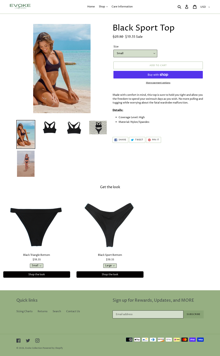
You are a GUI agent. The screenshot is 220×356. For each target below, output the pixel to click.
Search (57, 311)
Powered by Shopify (53, 348)
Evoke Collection (33, 348)
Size (116, 46)
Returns (42, 311)
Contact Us (73, 311)
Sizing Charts (24, 311)
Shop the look (36, 274)
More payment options (158, 82)
